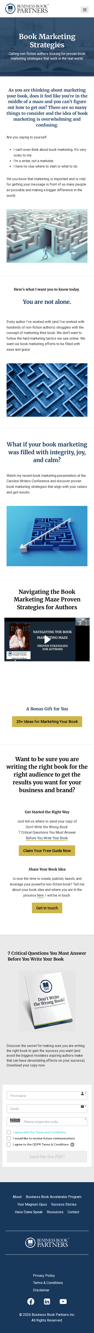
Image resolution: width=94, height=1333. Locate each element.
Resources (55, 1212)
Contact (73, 1212)
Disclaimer (41, 1290)
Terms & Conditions (48, 1283)
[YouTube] (63, 1301)
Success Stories (64, 1204)
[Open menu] (85, 9)
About (17, 1197)
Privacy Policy (44, 1276)
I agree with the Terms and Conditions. (39, 1132)
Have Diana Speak (29, 1212)
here (40, 895)
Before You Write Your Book (47, 838)
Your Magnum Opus (32, 1204)
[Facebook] (31, 1301)
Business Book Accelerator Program (53, 1197)
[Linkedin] (47, 1301)
